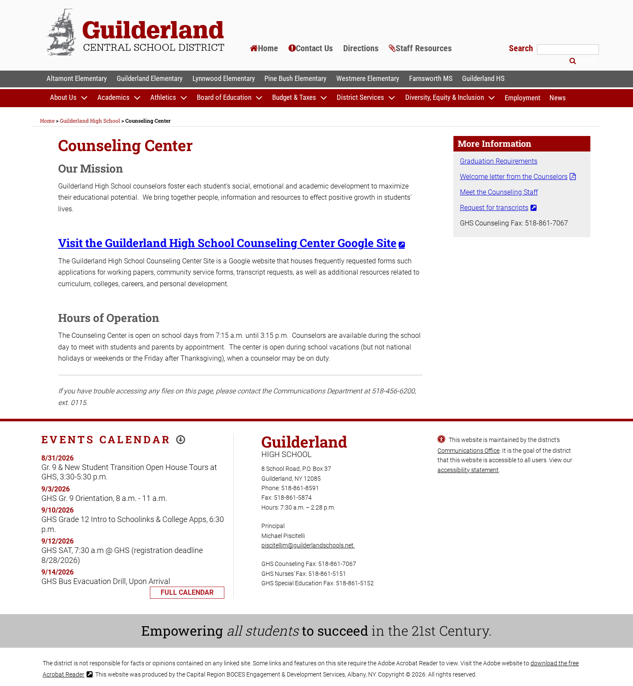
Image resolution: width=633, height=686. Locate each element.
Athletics (163, 97)
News (557, 97)
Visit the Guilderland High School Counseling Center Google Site (227, 242)
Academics (113, 97)
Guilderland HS (483, 78)
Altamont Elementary (77, 78)
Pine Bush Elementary (295, 78)
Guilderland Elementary (150, 78)
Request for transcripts (494, 208)
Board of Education (224, 97)
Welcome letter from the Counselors (514, 177)
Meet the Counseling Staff (499, 192)
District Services (360, 97)
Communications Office (469, 450)
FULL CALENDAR (187, 592)
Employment (522, 97)
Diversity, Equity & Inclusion (444, 97)
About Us (63, 97)
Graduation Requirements (498, 161)
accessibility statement (468, 470)
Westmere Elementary (367, 78)
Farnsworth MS (431, 78)
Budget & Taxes (294, 97)
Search (522, 48)
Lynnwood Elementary (223, 78)
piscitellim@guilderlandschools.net (308, 545)
